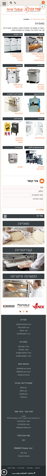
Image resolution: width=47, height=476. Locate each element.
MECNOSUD (39, 138)
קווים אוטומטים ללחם (36, 147)
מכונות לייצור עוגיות (23, 383)
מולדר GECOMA (23, 346)
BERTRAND (18, 85)
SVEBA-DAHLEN (38, 54)
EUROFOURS (39, 60)
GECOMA (40, 87)
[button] (42, 6)
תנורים (41, 34)
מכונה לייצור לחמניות (14, 94)
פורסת (29, 368)
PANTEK (19, 58)
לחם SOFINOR (21, 368)
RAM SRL (19, 87)
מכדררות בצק (39, 94)
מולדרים (41, 65)
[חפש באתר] (11, 2)
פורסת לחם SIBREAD (23, 372)
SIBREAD (19, 140)
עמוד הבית (41, 19)
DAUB (42, 114)
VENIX (41, 58)
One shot (23, 453)
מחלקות (19, 65)
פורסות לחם (23, 364)
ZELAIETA (40, 169)
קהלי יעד (33, 19)
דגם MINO (23, 387)
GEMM (20, 60)
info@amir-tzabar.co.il (23, 427)
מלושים (41, 119)
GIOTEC (41, 85)
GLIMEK (41, 89)
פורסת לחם (18, 119)
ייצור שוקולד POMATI (23, 448)
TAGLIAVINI (39, 56)
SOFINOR (19, 138)
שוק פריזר (18, 147)
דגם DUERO (23, 394)
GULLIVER (19, 114)
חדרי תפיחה (18, 34)
